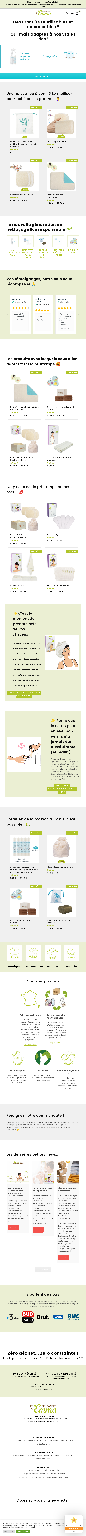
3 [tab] (43, 337)
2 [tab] (40, 337)
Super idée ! (55, 1042)
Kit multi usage (73, 251)
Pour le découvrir (43, 76)
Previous (8, 315)
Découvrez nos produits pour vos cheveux (25, 694)
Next (78, 315)
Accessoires (68, 1455)
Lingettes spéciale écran (58, 253)
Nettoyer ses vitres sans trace (28, 254)
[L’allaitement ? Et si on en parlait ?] (43, 1172)
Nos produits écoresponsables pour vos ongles (62, 788)
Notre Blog (54, 1440)
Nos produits (18, 1455)
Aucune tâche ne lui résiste (43, 254)
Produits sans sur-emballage (31, 1477)
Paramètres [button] (9, 1531)
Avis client (17, 1440)
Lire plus (13, 1227)
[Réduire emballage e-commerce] (68, 1172)
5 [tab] (49, 337)
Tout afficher (42, 1270)
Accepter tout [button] (23, 1531)
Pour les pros (67, 1440)
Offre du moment (34, 1455)
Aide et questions (53, 1470)
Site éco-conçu (58, 1474)
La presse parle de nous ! (35, 1440)
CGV (66, 1477)
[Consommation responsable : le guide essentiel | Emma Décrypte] (18, 1172)
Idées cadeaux (43, 1459)
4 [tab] (46, 337)
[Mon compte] (73, 13)
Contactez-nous (42, 1444)
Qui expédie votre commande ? (35, 1474)
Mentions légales (54, 1477)
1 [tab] (37, 337)
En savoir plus (30, 1045)
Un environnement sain (16, 253)
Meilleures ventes (52, 1455)
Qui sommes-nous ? (34, 1470)
